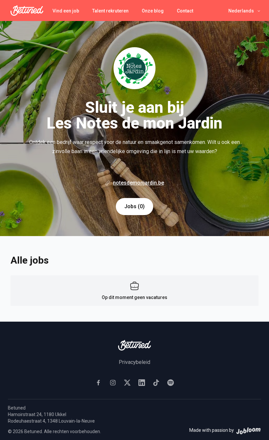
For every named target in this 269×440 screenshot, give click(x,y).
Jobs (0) (134, 206)
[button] (244, 10)
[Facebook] (98, 382)
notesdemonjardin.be (138, 183)
